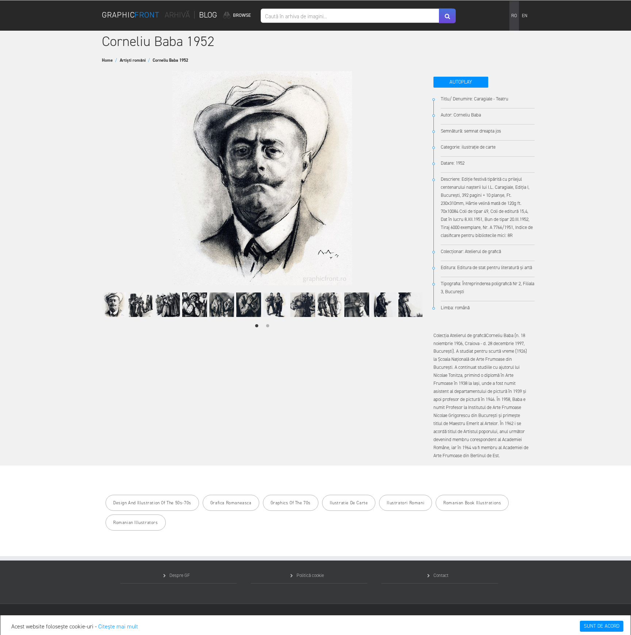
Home (109, 60)
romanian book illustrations (472, 503)
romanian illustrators (135, 522)
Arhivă (177, 14)
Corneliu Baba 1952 (170, 60)
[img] (226, 15)
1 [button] (256, 326)
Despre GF (179, 575)
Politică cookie (310, 575)
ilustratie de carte (349, 503)
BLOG (208, 14)
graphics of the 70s (291, 503)
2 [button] (267, 326)
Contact (440, 575)
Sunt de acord (601, 626)
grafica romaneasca (231, 503)
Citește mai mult (118, 626)
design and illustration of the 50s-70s (152, 503)
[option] (262, 178)
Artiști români (135, 60)
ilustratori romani (405, 503)
